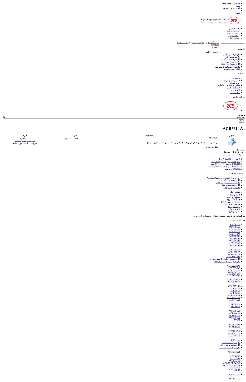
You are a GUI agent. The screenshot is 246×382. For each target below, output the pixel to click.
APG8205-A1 (234, 336)
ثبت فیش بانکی (233, 88)
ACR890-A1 (234, 313)
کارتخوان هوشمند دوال (230, 185)
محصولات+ (148, 135)
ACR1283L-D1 (233, 275)
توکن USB (235, 340)
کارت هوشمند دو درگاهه (229, 345)
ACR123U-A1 (234, 273)
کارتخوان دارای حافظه (230, 64)
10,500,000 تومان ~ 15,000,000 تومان (224, 166)
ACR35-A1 (235, 293)
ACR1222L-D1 (233, 266)
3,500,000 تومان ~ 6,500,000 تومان (225, 161)
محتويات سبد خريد (232, 204)
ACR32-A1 (235, 291)
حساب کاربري (233, 33)
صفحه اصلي (234, 28)
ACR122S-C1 (234, 250)
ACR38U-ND (234, 295)
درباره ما (236, 78)
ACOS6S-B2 (234, 370)
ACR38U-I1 (235, 238)
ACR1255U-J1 (233, 286)
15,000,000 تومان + (232, 169)
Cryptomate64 (234, 352)
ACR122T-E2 (234, 252)
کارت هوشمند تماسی (231, 343)
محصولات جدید (233, 31)
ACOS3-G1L (234, 379)
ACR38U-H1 (234, 236)
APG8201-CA (234, 331)
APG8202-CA (234, 333)
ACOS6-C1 (235, 368)
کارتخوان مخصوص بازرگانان (228, 183)
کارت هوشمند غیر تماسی (229, 347)
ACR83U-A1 (234, 311)
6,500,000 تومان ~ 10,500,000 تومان (224, 164)
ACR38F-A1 (234, 229)
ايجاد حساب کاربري (231, 8)
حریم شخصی (234, 83)
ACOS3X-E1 (234, 361)
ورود (238, 6)
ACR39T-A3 (234, 300)
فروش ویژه (235, 194)
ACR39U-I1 (235, 245)
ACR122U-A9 (234, 254)
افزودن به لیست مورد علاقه (25, 143)
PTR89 (237, 320)
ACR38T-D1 (234, 234)
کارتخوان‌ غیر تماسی (231, 54)
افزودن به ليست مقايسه (25, 141)
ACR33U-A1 (182, 42)
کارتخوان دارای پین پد (231, 62)
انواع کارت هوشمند (232, 69)
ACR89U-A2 (234, 318)
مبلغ (75, 135)
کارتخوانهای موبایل (232, 187)
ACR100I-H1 (234, 324)
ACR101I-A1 (234, 327)
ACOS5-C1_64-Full (231, 363)
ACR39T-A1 (234, 243)
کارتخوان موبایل (233, 57)
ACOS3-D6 (235, 358)
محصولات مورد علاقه (231, 3)
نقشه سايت (235, 93)
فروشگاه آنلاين (212, 42)
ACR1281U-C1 (233, 282)
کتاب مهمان (235, 211)
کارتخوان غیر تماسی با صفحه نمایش (224, 259)
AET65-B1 (235, 306)
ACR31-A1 (235, 288)
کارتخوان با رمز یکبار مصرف (228, 67)
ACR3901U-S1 (233, 298)
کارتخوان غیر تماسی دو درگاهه (227, 261)
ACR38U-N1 (234, 241)
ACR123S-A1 (234, 270)
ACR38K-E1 (234, 231)
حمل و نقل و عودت (232, 80)
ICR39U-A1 (235, 225)
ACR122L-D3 (234, 268)
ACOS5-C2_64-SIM (231, 365)
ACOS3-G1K (234, 374)
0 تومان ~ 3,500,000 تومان (229, 159)
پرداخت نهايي (233, 36)
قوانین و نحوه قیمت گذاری (229, 85)
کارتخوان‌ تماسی (197, 42)
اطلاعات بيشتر (212, 147)
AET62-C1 (235, 304)
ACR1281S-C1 (233, 279)
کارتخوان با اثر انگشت (230, 59)
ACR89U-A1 (234, 315)
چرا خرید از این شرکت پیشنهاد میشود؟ (223, 178)
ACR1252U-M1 (233, 257)
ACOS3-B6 (235, 356)
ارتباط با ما (234, 38)
